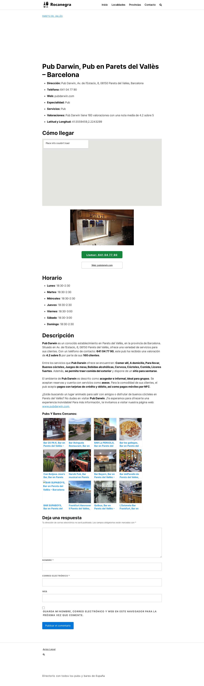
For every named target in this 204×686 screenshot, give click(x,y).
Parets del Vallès (52, 16)
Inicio (105, 4)
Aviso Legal (49, 649)
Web (44, 591)
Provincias (135, 4)
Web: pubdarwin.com (102, 265)
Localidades (118, 4)
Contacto (150, 4)
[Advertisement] (102, 40)
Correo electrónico (56, 576)
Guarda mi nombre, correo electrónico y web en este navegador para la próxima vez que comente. (100, 613)
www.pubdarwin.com (55, 406)
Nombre (48, 560)
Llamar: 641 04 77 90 (102, 254)
